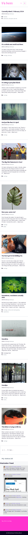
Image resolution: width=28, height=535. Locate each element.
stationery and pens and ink (10, 18)
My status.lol (7, 458)
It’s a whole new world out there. (12, 44)
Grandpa (5, 385)
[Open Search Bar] (21, 3)
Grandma (5, 339)
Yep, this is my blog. (7, 521)
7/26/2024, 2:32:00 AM (16, 474)
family (4, 354)
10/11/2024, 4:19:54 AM (16, 466)
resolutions (6, 311)
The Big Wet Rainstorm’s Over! (12, 162)
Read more (20, 92)
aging (4, 226)
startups (10, 55)
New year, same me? (9, 212)
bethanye (7, 466)
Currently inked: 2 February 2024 (13, 11)
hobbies (5, 16)
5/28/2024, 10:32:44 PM (16, 509)
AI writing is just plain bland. (11, 83)
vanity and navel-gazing (14, 310)
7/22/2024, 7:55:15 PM (16, 495)
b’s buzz (7, 3)
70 (8, 450)
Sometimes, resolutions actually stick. (12, 296)
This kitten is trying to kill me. (11, 427)
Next (11, 450)
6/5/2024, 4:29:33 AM (16, 503)
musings (5, 55)
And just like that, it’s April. (10, 122)
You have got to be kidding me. (12, 256)
